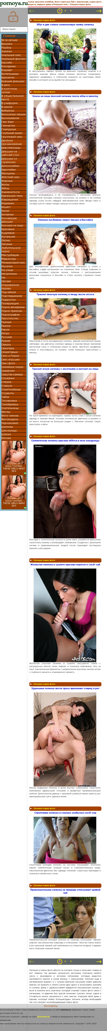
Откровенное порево (10, 287)
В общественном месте (12, 98)
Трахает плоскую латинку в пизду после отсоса (65, 294)
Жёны (5, 188)
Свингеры (7, 348)
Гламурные (8, 129)
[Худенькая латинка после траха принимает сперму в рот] (65, 739)
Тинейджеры (9, 404)
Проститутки (9, 318)
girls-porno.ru (43, 1017)
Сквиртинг (8, 371)
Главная (9, 36)
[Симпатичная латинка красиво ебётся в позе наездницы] (65, 491)
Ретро (5, 333)
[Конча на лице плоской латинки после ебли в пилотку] (65, 147)
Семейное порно (12, 367)
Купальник (8, 237)
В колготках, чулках (9, 90)
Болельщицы (10, 74)
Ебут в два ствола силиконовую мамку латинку (65, 25)
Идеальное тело (11, 196)
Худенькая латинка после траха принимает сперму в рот (65, 689)
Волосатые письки (13, 114)
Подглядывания (11, 296)
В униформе (9, 103)
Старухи (6, 386)
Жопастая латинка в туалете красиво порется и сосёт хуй (65, 565)
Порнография (10, 315)
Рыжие (5, 341)
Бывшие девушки (12, 81)
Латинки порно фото (44, 20)
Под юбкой (8, 292)
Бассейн (6, 63)
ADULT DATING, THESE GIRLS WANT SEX (14, 468)
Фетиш (5, 412)
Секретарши (9, 352)
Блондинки (8, 66)
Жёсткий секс (10, 177)
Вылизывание (10, 118)
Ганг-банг (7, 122)
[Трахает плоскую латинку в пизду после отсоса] (65, 319)
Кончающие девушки (9, 220)
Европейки (8, 170)
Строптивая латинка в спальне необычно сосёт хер (65, 813)
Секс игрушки (10, 360)
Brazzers (6, 44)
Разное (6, 326)
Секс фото (8, 363)
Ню (3, 278)
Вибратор (7, 111)
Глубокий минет (11, 133)
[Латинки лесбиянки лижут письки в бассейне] (65, 244)
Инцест (6, 207)
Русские (6, 337)
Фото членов (9, 416)
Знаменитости (10, 192)
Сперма (6, 382)
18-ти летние (9, 40)
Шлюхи (6, 434)
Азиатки (6, 51)
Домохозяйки (10, 166)
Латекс (5, 240)
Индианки (7, 203)
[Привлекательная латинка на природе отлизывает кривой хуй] (65, 917)
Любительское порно (11, 250)
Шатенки (7, 427)
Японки (6, 438)
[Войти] (13, 16)
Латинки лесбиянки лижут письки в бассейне (65, 220)
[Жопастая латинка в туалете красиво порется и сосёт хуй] (65, 615)
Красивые (7, 229)
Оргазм (6, 281)
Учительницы (10, 408)
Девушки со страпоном (9, 160)
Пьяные (6, 322)
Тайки (5, 397)
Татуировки (9, 401)
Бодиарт (6, 70)
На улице (7, 270)
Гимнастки (8, 126)
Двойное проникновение (11, 142)
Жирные (7, 181)
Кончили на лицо (12, 226)
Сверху (6, 345)
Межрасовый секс (13, 263)
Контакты (51, 1006)
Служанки (7, 378)
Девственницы (10, 148)
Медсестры (8, 259)
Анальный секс (11, 55)
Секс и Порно (10, 356)
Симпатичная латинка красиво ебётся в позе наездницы (65, 441)
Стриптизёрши (10, 389)
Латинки (6, 244)
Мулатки (6, 266)
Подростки (8, 300)
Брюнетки (7, 78)
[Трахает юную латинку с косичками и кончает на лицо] (65, 393)
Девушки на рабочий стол (10, 153)
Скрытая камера (12, 375)
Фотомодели (9, 419)
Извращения (9, 200)
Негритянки (9, 274)
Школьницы (9, 431)
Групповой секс (11, 137)
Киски (5, 211)
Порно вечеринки (13, 307)
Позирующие (10, 303)
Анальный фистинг (13, 59)
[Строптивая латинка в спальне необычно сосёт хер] (65, 840)
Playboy (6, 48)
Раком (5, 330)
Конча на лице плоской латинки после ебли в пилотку (65, 96)
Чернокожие (9, 423)
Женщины (8, 173)
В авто (5, 85)
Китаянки (7, 215)
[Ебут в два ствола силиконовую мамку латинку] (65, 49)
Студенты (7, 393)
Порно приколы (11, 311)
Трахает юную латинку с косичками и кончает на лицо (65, 369)
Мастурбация (10, 255)
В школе (6, 107)
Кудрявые (8, 233)
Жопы (5, 185)
